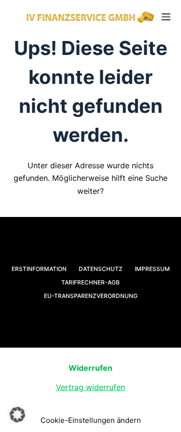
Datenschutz (101, 268)
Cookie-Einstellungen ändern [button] (91, 420)
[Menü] (166, 17)
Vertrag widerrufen (90, 387)
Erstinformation (39, 268)
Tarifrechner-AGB (90, 282)
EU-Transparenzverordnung (91, 295)
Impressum (152, 268)
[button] (17, 414)
